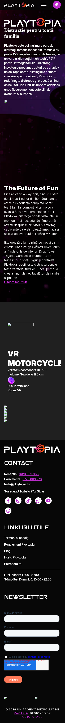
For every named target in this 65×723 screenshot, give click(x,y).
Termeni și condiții (16, 538)
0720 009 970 (32, 479)
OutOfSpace (32, 717)
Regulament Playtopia (19, 544)
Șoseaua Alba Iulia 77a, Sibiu (24, 491)
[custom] (8, 501)
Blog (7, 551)
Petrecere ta (12, 564)
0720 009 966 (29, 474)
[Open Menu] (43, 5)
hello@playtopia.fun (17, 484)
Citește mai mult (15, 282)
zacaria (21, 713)
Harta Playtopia (15, 557)
